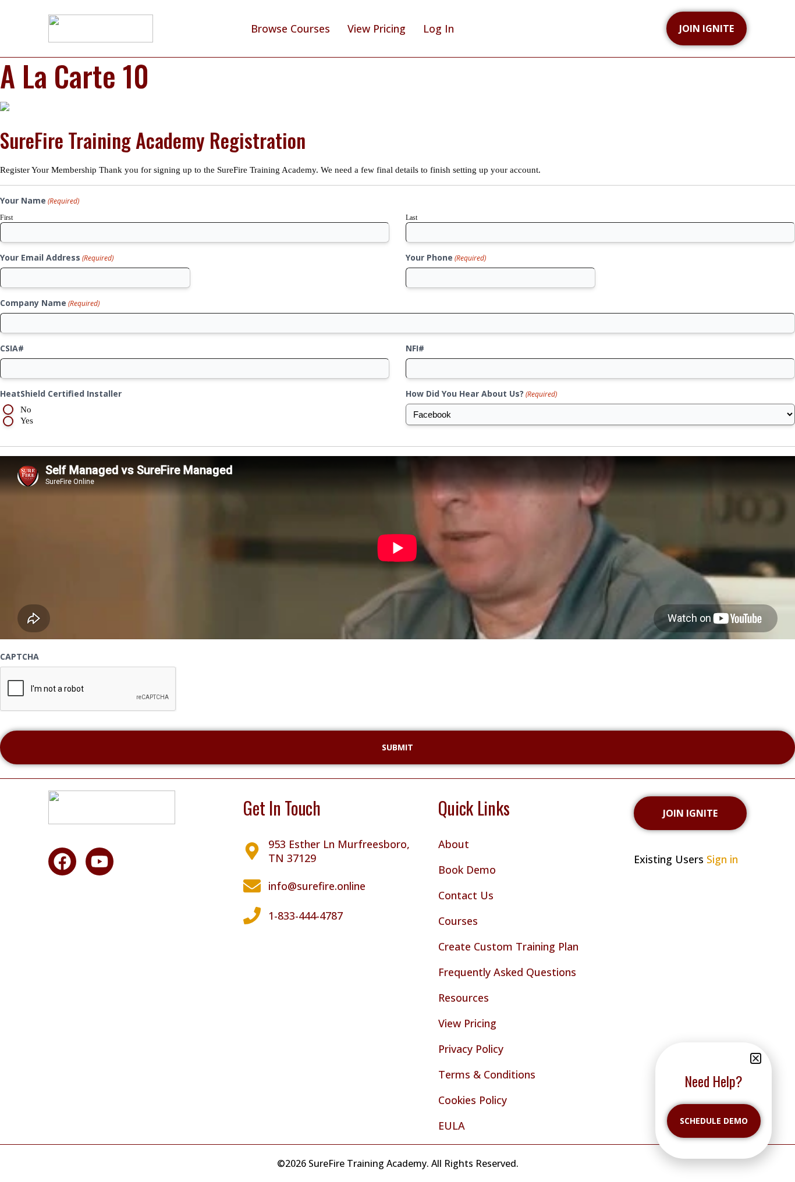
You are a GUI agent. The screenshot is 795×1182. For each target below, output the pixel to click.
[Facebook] (62, 861)
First (6, 217)
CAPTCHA (19, 656)
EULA (451, 1126)
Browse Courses (290, 28)
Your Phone (446, 257)
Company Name (50, 302)
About (453, 844)
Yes (26, 420)
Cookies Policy (472, 1100)
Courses (458, 921)
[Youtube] (99, 861)
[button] (755, 1058)
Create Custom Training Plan (508, 946)
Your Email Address (56, 257)
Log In (438, 28)
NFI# (415, 348)
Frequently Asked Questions (507, 972)
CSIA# (12, 348)
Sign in (722, 859)
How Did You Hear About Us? (481, 393)
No (25, 409)
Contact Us (466, 895)
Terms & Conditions (486, 1074)
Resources (463, 998)
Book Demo (467, 870)
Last (411, 217)
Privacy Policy (470, 1049)
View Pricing (376, 28)
